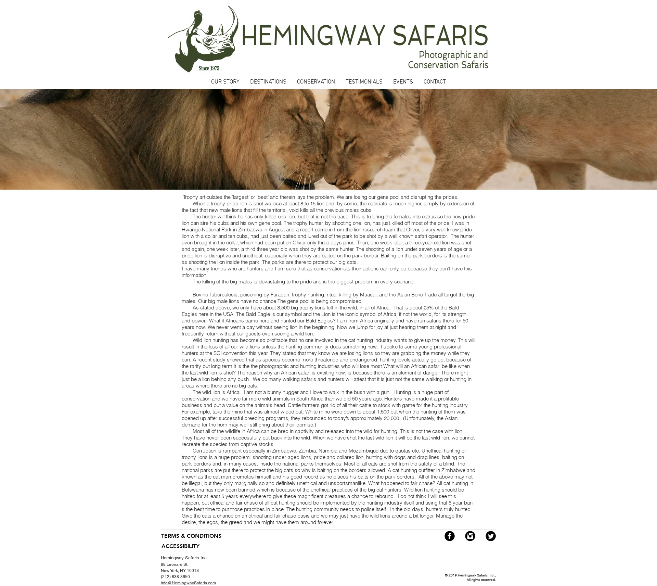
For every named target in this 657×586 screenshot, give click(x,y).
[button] (268, 82)
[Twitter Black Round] (491, 536)
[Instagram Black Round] (470, 536)
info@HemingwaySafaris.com (188, 583)
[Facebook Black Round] (450, 536)
